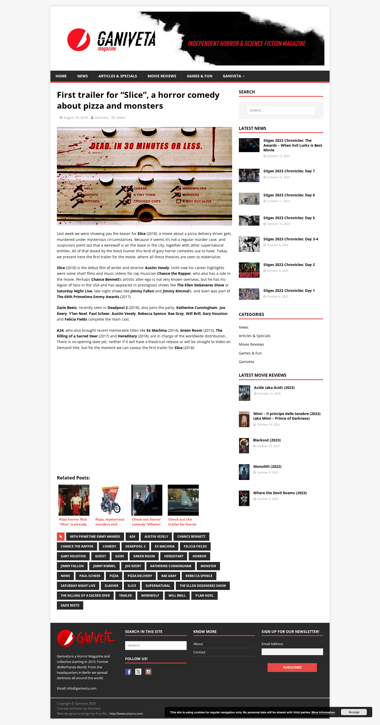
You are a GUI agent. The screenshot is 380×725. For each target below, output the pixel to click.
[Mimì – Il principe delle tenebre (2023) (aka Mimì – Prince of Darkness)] (244, 424)
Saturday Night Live (78, 585)
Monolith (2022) (267, 466)
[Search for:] (281, 110)
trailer (125, 595)
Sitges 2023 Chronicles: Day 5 (289, 217)
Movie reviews (162, 75)
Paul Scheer (89, 576)
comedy (109, 546)
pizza (114, 576)
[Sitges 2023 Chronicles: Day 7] (249, 179)
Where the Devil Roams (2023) (280, 492)
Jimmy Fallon (72, 566)
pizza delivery (140, 576)
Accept (354, 712)
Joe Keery (133, 566)
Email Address (272, 643)
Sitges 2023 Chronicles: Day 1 (289, 290)
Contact (199, 652)
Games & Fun (199, 75)
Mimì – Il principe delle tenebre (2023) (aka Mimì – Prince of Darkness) (287, 416)
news (65, 576)
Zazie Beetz (70, 605)
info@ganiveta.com (81, 688)
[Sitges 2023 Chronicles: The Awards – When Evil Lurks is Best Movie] (249, 148)
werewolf (150, 595)
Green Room (144, 556)
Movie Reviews (251, 344)
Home (61, 75)
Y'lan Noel (204, 595)
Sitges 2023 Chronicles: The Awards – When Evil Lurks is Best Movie (292, 145)
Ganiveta (232, 75)
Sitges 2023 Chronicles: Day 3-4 (290, 238)
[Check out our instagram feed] (148, 672)
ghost (100, 556)
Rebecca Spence (199, 576)
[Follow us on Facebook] (128, 672)
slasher (111, 585)
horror (199, 556)
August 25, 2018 (76, 117)
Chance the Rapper (77, 546)
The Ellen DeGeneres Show (203, 585)
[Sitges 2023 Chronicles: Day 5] (249, 222)
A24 (132, 536)
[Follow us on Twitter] (138, 672)
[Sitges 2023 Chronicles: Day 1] (249, 296)
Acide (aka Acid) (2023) (274, 387)
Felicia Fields (195, 546)
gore (119, 556)
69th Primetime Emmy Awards (95, 536)
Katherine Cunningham (170, 566)
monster (208, 566)
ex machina (164, 546)
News (82, 75)
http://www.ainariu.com (126, 713)
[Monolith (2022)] (244, 476)
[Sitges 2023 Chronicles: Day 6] (249, 201)
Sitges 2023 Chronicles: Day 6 (289, 195)
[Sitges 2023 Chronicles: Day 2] (249, 274)
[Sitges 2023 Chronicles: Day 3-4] (249, 248)
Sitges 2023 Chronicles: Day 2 (289, 264)
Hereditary (173, 556)
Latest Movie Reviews (262, 375)
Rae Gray (168, 576)
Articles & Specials (117, 75)
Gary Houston (73, 556)
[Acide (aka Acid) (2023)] (244, 397)
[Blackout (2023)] (244, 450)
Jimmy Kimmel (104, 566)
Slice (132, 585)
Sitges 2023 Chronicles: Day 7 (289, 170)
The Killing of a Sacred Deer (85, 595)
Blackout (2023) (267, 440)
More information (323, 712)
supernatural (158, 585)
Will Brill (177, 595)
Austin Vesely (156, 536)
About (198, 643)
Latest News (252, 128)
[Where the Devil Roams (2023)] (244, 503)
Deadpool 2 (135, 546)
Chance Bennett (191, 536)
